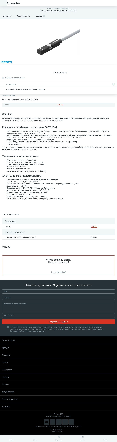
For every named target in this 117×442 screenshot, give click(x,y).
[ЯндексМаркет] (59, 422)
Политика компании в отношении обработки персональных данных (59, 426)
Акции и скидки (8, 340)
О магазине (7, 370)
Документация (8, 392)
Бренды (5, 348)
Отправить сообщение (58, 322)
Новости (5, 377)
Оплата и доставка (10, 399)
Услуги (5, 362)
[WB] (65, 422)
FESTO (60, 105)
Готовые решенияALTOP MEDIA (56, 430)
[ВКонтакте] (46, 422)
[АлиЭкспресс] (52, 422)
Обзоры (5, 384)
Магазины (6, 355)
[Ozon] (71, 422)
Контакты (6, 407)
